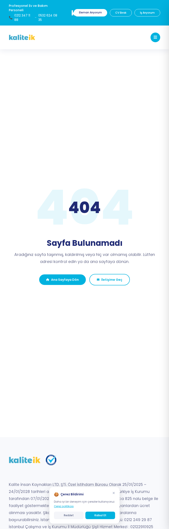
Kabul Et (100, 515)
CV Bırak (120, 13)
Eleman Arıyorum (90, 12)
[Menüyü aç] (155, 37)
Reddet (69, 515)
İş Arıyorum (147, 13)
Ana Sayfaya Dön (65, 279)
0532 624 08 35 (47, 17)
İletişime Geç (111, 279)
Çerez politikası (64, 506)
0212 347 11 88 (22, 17)
